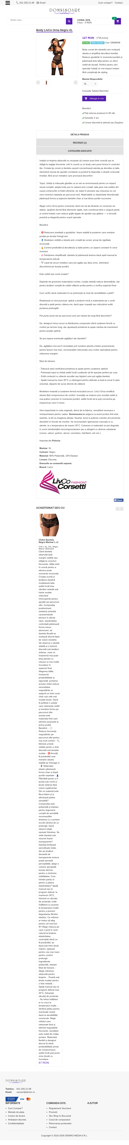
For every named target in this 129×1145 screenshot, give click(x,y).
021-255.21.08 (27, 2)
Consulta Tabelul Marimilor (95, 91)
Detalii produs (80, 134)
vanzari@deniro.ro (26, 1092)
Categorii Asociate (80, 151)
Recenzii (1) (80, 142)
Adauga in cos (97, 98)
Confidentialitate (16, 1123)
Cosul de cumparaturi (59, 1119)
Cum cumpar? (105, 2)
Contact (119, 2)
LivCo (50, 467)
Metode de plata (16, 1112)
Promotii (53, 1112)
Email (42, 2)
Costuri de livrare (16, 1116)
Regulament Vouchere (60, 1108)
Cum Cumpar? (15, 1108)
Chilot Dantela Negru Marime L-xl (48, 541)
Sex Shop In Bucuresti (60, 1116)
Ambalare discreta (17, 1119)
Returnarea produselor (60, 1123)
